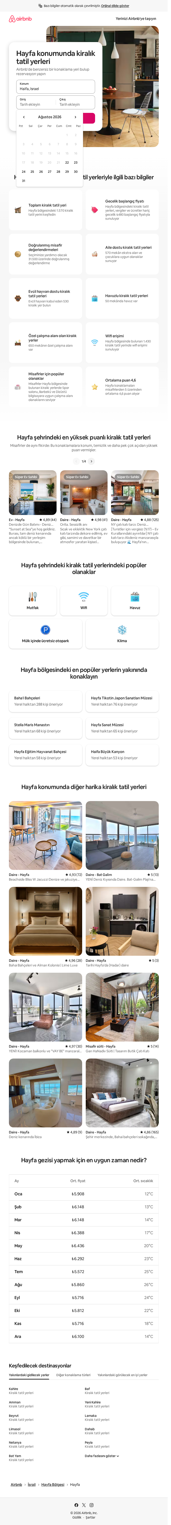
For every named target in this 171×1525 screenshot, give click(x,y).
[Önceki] (76, 461)
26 (41, 172)
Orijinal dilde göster (115, 6)
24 (23, 172)
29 (67, 172)
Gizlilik (76, 1517)
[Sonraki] (91, 461)
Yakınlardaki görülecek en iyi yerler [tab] (122, 1375)
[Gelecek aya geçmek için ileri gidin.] (75, 117)
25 (32, 172)
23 (75, 162)
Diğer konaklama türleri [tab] (73, 1375)
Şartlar (90, 1517)
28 (58, 172)
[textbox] (36, 104)
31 (23, 181)
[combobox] (56, 88)
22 (67, 162)
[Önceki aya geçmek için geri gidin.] (24, 117)
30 (76, 172)
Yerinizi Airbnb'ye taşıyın (136, 18)
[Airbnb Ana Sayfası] (20, 19)
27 (49, 172)
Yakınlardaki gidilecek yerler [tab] (29, 1375)
